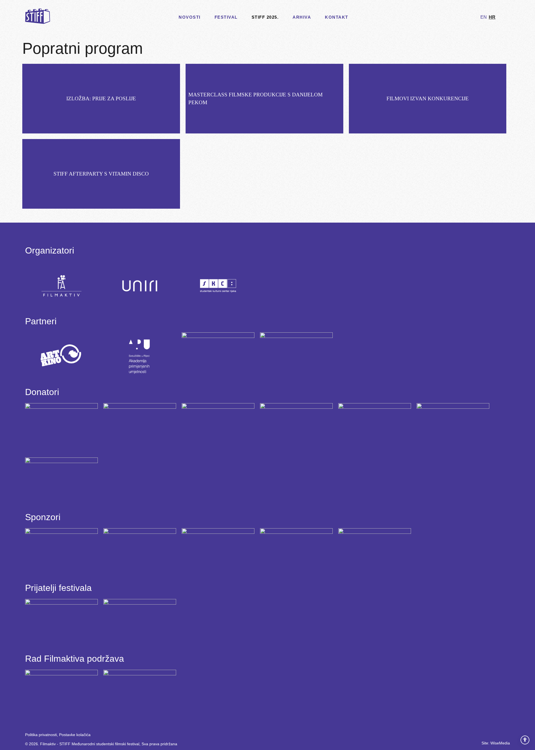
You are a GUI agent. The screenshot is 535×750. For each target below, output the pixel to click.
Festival (226, 17)
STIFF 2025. (265, 17)
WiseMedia (500, 743)
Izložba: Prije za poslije (101, 98)
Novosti (190, 17)
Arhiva (302, 17)
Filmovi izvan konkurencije (427, 98)
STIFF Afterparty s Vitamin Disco (101, 174)
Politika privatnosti (41, 734)
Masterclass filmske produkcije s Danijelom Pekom (255, 98)
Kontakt (336, 17)
